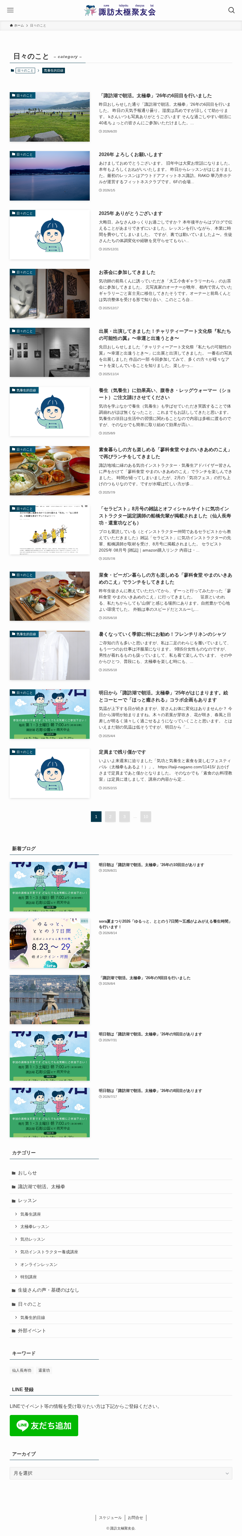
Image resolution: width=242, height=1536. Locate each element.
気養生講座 (30, 1214)
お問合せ (135, 1517)
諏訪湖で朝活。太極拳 (41, 1186)
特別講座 (28, 1277)
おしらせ (27, 1172)
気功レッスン (32, 1239)
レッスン (27, 1200)
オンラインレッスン (39, 1264)
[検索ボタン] (231, 10)
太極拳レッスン (34, 1226)
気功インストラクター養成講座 (49, 1251)
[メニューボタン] (10, 10)
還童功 (44, 1370)
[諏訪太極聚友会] (121, 10)
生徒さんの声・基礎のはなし (48, 1289)
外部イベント (32, 1330)
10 (145, 816)
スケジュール (110, 1517)
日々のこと (30, 1304)
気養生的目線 (53, 70)
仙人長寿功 (21, 1370)
